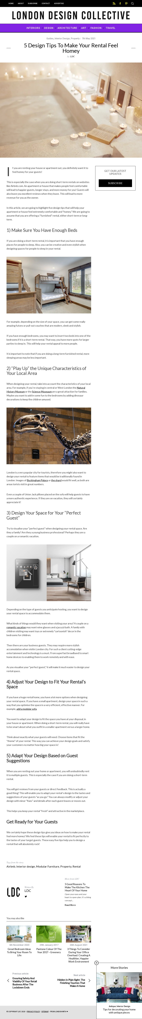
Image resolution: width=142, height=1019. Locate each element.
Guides (50, 38)
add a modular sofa (27, 708)
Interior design (25, 866)
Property (75, 38)
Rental (77, 866)
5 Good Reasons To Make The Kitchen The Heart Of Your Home (77, 887)
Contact (46, 3)
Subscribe (32, 3)
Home (11, 3)
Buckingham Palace (37, 480)
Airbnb (11, 866)
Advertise (59, 3)
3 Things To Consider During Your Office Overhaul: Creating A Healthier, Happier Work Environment (78, 955)
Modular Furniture (47, 866)
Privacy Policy (33, 1012)
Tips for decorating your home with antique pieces (119, 1011)
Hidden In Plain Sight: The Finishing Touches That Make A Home (71, 980)
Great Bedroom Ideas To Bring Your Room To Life (19, 952)
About (21, 3)
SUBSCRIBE (115, 183)
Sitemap (45, 1012)
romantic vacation (16, 627)
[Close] (96, 963)
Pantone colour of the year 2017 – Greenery (49, 950)
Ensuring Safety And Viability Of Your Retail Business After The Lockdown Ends (24, 980)
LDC (72, 56)
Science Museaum (42, 391)
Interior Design (62, 38)
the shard (56, 480)
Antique (112, 1006)
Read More (70, 905)
